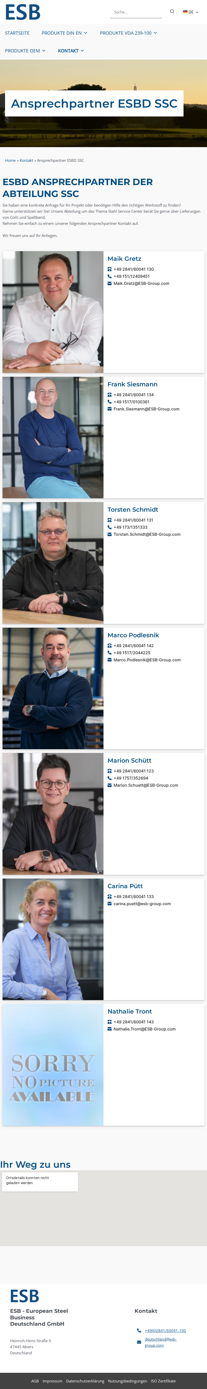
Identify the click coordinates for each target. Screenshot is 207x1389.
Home (10, 160)
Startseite (17, 33)
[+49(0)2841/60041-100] (161, 1330)
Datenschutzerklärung (85, 1380)
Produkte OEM (22, 51)
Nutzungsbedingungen (127, 1380)
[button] (195, 12)
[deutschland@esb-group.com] (165, 1342)
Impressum (52, 1380)
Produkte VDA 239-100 (125, 33)
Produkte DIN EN (62, 33)
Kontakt (68, 51)
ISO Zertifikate (163, 1380)
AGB (35, 1380)
